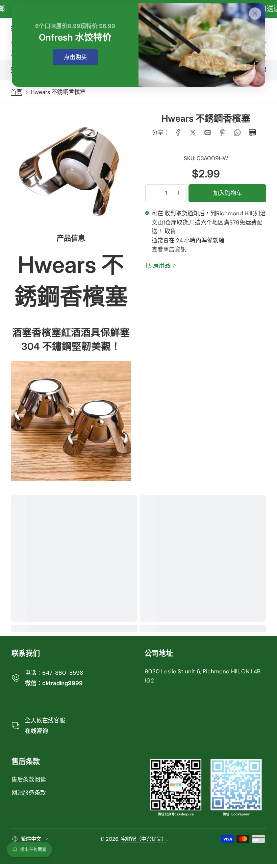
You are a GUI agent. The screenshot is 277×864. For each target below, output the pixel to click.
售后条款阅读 (28, 779)
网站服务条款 (28, 792)
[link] (178, 132)
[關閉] (255, 13)
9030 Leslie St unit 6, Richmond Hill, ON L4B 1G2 (202, 676)
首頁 (16, 92)
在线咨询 (36, 730)
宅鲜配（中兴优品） (144, 839)
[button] (153, 193)
